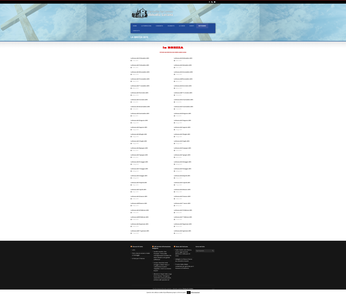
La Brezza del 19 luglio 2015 (182, 134)
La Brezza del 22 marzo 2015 (139, 196)
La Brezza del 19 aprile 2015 (139, 182)
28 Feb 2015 (179, 205)
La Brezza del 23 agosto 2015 (139, 120)
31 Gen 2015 (179, 219)
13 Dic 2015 (135, 67)
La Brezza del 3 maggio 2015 (139, 175)
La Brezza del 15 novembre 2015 (140, 79)
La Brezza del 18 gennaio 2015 (183, 224)
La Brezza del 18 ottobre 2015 (139, 93)
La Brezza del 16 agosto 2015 (182, 120)
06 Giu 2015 (179, 157)
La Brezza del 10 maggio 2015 (182, 169)
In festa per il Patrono (138, 258)
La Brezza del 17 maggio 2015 (139, 169)
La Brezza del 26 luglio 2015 (139, 134)
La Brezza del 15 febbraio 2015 (183, 210)
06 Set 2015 (135, 116)
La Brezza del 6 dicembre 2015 (183, 65)
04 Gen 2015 (179, 233)
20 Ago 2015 (179, 123)
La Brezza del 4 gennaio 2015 (182, 231)
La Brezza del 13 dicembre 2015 (140, 65)
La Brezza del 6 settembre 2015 (140, 113)
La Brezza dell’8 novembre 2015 (183, 79)
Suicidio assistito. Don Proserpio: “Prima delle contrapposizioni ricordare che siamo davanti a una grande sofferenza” (162, 255)
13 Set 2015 (178, 109)
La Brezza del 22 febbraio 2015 (140, 210)
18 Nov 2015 (135, 81)
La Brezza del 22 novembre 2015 (183, 72)
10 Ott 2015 (178, 95)
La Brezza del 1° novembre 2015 (140, 86)
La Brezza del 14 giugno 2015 (139, 155)
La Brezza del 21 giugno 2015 (182, 148)
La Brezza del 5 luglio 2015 (181, 141)
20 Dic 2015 (178, 60)
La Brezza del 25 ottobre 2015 (182, 86)
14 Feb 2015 (179, 212)
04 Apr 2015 (135, 192)
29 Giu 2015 (135, 150)
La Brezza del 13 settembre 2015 (183, 106)
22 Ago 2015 (135, 123)
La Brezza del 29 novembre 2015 (140, 72)
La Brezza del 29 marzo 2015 (182, 189)
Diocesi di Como (138, 246)
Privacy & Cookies (188, 288)
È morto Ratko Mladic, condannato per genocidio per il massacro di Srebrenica (184, 266)
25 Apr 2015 (179, 178)
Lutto (133, 250)
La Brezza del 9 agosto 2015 (139, 127)
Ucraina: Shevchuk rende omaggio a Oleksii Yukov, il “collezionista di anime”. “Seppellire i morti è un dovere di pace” (162, 266)
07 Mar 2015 (135, 205)
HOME (135, 26)
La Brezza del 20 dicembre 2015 (183, 58)
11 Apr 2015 (179, 185)
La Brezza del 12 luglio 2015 (139, 141)
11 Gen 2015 (135, 233)
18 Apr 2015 (135, 185)
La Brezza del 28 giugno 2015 (139, 148)
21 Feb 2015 (135, 212)
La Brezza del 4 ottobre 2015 (139, 99)
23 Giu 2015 (179, 150)
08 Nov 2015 (179, 81)
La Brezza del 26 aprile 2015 (182, 175)
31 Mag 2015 (135, 164)
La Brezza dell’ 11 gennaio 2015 (140, 231)
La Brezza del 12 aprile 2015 (182, 182)
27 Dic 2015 (135, 60)
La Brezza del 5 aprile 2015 (138, 189)
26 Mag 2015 (179, 164)
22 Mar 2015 (135, 199)
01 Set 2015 (178, 116)
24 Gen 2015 (135, 226)
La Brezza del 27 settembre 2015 (183, 99)
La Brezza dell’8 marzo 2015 (139, 203)
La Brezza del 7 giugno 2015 (182, 155)
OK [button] (188, 292)
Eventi (191, 26)
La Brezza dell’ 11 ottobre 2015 (183, 93)
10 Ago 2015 (135, 129)
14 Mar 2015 (179, 199)
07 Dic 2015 (178, 67)
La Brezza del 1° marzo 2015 (182, 203)
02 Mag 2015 (135, 178)
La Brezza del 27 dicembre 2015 (140, 58)
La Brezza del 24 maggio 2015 (182, 162)
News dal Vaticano (182, 246)
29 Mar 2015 (179, 192)
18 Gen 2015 (179, 226)
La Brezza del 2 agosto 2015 (182, 127)
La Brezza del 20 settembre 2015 (140, 106)
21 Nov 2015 (179, 74)
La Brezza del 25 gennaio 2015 (139, 224)
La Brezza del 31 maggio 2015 (139, 162)
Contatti (136, 31)
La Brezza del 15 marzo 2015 (182, 196)
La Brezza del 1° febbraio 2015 (183, 217)
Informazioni (195, 292)
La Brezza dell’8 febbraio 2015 (139, 217)
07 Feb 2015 (135, 219)
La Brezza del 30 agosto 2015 (182, 113)
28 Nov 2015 (135, 74)
